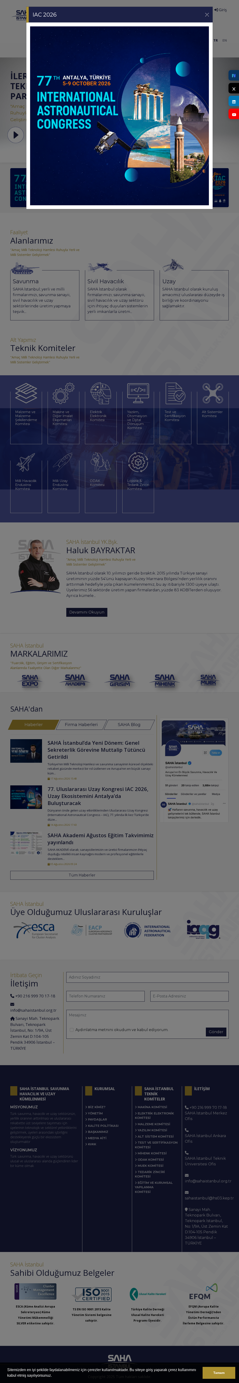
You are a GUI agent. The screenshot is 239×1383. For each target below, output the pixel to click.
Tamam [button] (219, 1373)
